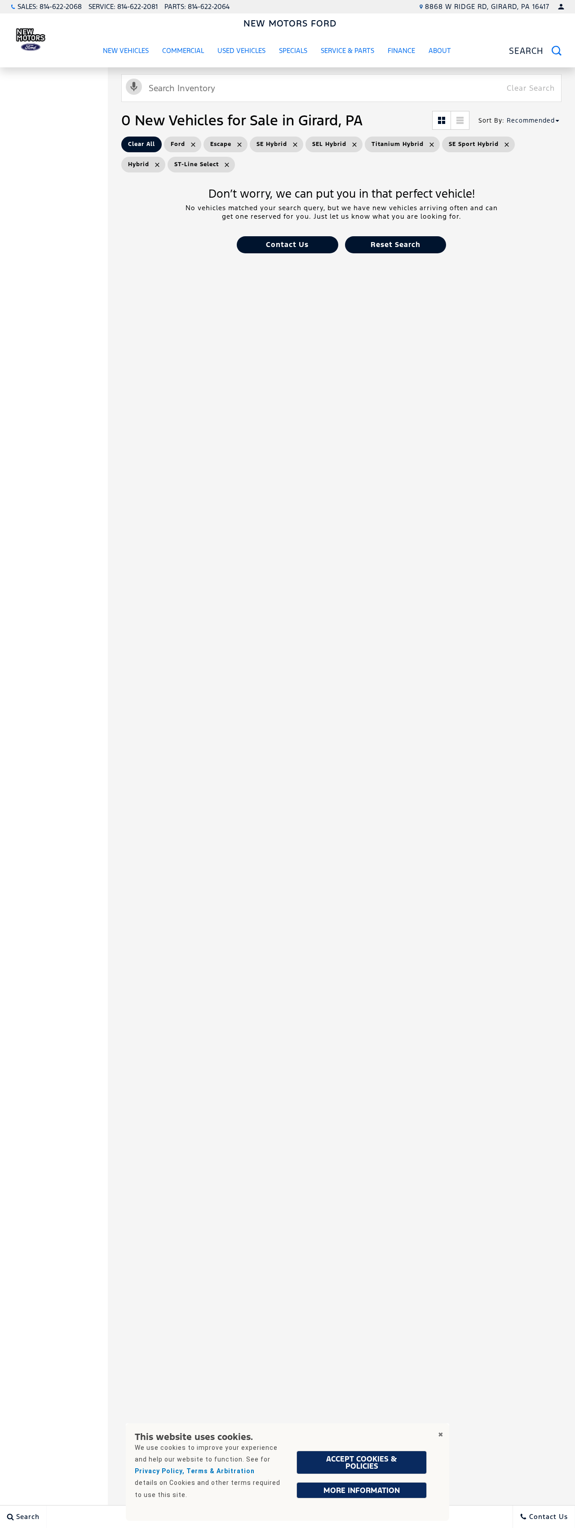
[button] (287, 244)
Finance (401, 50)
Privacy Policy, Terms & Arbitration (195, 1471)
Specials (293, 50)
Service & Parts (347, 50)
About (440, 50)
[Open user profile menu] (561, 6)
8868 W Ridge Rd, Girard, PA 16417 (487, 6)
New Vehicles (126, 50)
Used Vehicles (241, 50)
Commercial (183, 50)
